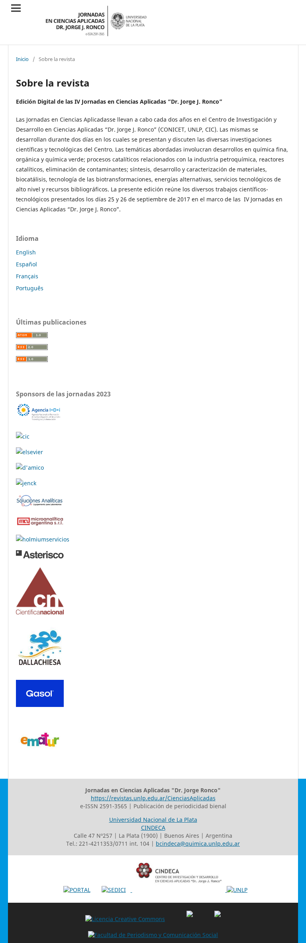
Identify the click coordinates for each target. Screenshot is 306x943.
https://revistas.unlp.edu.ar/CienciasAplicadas (153, 798)
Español (26, 264)
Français (27, 276)
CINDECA (153, 827)
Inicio (22, 59)
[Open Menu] (16, 8)
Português (29, 288)
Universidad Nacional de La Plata (153, 819)
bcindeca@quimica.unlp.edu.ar (198, 843)
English (26, 252)
